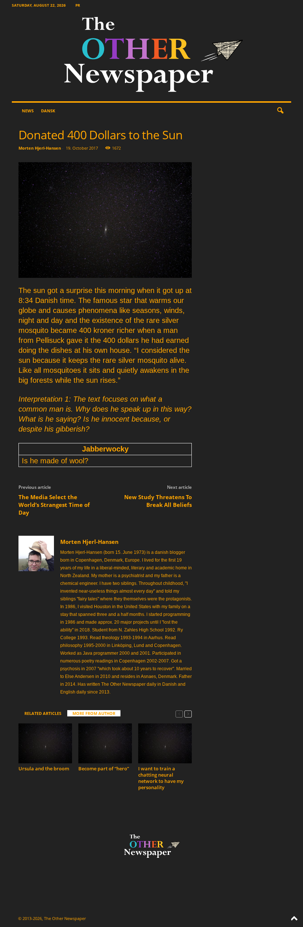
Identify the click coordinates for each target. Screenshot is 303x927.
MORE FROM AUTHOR (93, 713)
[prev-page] (179, 714)
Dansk (48, 110)
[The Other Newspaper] (151, 56)
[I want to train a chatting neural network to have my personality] (165, 743)
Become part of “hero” (103, 768)
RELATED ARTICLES (42, 713)
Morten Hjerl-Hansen (39, 148)
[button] (280, 111)
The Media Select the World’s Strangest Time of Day (54, 504)
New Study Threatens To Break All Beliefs (158, 500)
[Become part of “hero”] (105, 743)
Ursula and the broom (43, 768)
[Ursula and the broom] (45, 743)
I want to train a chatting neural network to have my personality (161, 778)
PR (77, 5)
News (28, 110)
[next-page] (188, 714)
